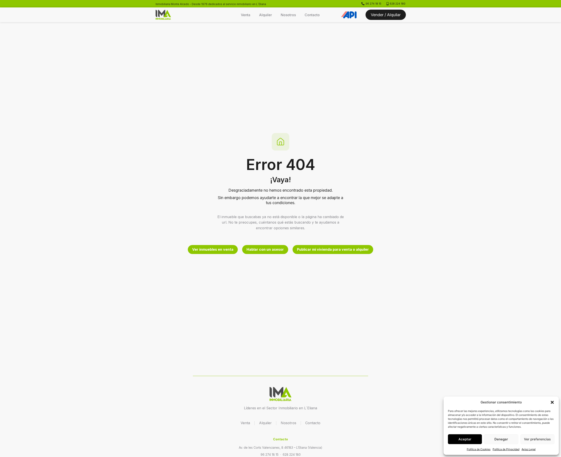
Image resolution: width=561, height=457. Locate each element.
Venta (245, 15)
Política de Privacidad (506, 449)
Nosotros (288, 15)
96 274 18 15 (270, 454)
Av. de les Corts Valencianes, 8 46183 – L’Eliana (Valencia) (280, 447)
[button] (552, 402)
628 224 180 (292, 454)
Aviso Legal (529, 449)
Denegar (501, 439)
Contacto (312, 15)
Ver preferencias (537, 439)
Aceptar (464, 439)
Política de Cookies (478, 449)
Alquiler (265, 15)
